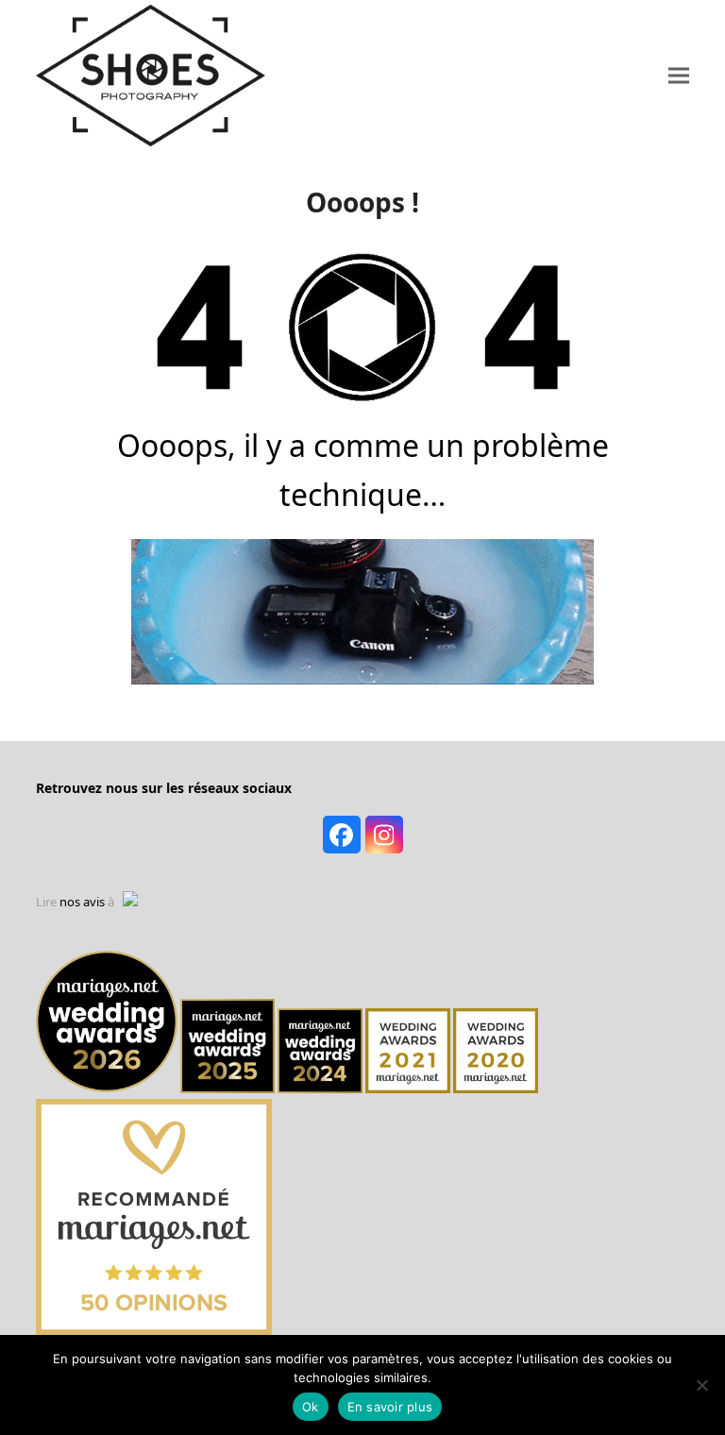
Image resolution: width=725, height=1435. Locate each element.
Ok (310, 1406)
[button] (678, 75)
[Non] (701, 1385)
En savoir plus (390, 1406)
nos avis (82, 901)
